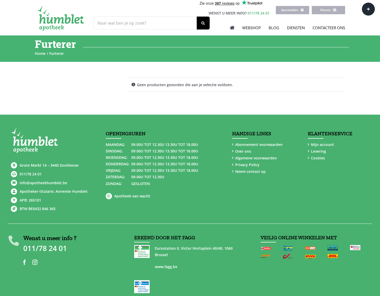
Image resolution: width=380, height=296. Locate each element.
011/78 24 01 (259, 13)
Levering (318, 151)
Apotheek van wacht (132, 196)
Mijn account (322, 144)
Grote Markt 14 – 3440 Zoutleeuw (49, 165)
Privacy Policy (247, 164)
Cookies (318, 158)
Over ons (243, 151)
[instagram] (34, 262)
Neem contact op (250, 171)
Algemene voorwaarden (256, 158)
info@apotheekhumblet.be (43, 182)
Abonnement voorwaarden (259, 144)
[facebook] (24, 262)
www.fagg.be (166, 266)
